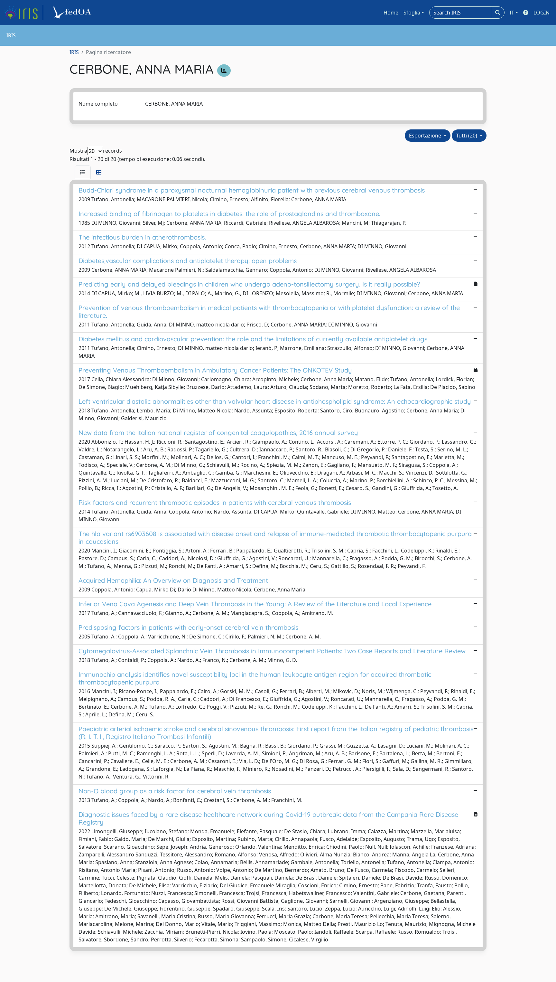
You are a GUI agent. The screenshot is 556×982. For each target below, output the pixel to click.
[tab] (83, 172)
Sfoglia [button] (411, 12)
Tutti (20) (467, 135)
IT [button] (512, 12)
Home (391, 12)
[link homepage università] (73, 12)
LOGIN (541, 12)
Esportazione (425, 135)
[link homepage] (23, 12)
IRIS (74, 52)
